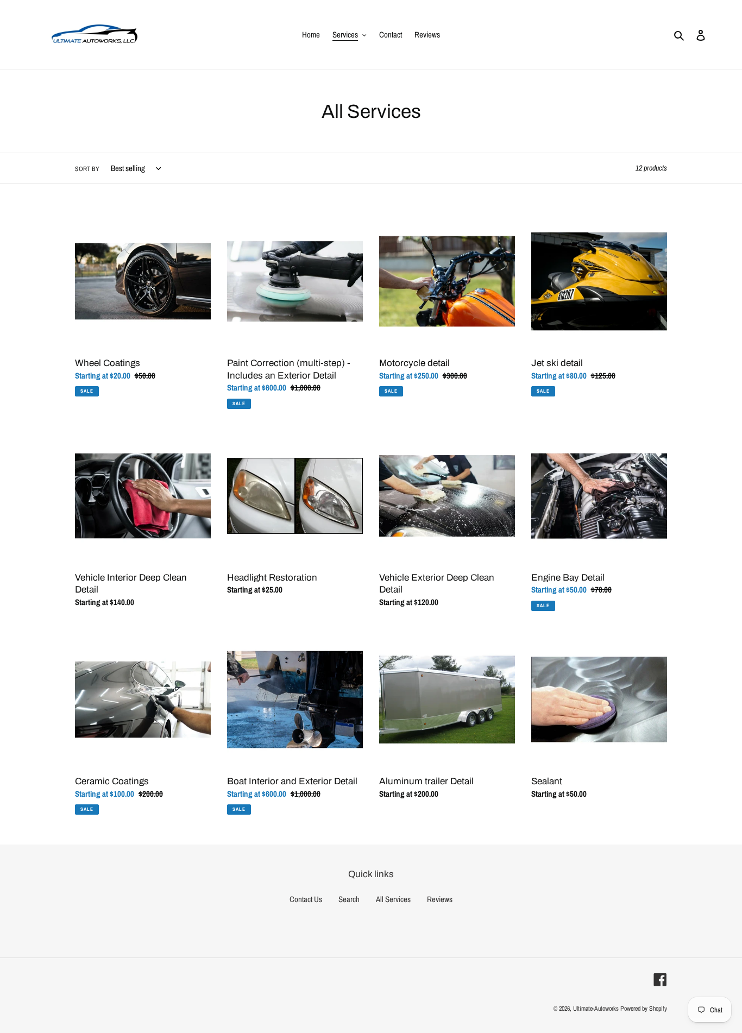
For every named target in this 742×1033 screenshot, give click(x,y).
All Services (393, 899)
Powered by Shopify (643, 1008)
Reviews (439, 899)
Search (349, 899)
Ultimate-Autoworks (596, 1008)
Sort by (87, 169)
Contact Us (306, 899)
